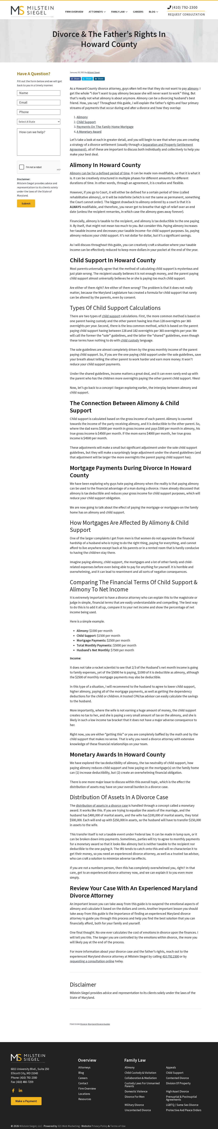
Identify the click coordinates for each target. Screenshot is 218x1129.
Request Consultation (186, 14)
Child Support (86, 122)
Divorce (83, 1024)
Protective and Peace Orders (183, 1110)
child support (111, 316)
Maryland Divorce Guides (99, 1024)
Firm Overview (87, 1088)
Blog (81, 1073)
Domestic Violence (136, 1091)
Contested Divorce (177, 1078)
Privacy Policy (99, 1126)
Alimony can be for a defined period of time (100, 173)
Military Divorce (134, 1105)
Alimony (82, 117)
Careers (83, 1078)
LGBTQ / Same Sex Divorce (182, 1105)
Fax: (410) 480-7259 (22, 1082)
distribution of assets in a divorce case (102, 805)
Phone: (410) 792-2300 (24, 1078)
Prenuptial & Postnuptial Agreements (181, 1098)
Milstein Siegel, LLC (30, 1126)
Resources (84, 1099)
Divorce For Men (134, 1097)
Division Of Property (178, 1083)
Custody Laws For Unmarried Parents (142, 1084)
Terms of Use (118, 1126)
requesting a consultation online (92, 961)
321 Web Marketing (69, 1126)
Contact (83, 1083)
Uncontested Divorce (138, 1110)
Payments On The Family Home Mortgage (105, 127)
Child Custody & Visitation (140, 1073)
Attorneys (84, 1067)
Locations (84, 1094)
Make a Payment (26, 1101)
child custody (130, 340)
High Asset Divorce (177, 1091)
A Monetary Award (89, 132)
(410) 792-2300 (185, 7)
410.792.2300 (170, 956)
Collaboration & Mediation (141, 1078)
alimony (193, 88)
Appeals (171, 1067)
